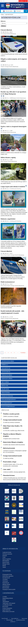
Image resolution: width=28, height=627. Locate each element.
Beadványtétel (6, 587)
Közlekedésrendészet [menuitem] (8, 399)
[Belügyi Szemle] (21, 491)
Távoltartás (5, 579)
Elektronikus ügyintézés (8, 576)
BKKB (4, 565)
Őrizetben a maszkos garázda (11, 414)
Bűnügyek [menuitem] (4, 385)
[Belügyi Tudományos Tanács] (14, 491)
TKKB (4, 567)
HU (3, 1)
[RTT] (7, 512)
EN (1, 1)
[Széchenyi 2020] (7, 526)
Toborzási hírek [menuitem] (6, 375)
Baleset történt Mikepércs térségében (13, 442)
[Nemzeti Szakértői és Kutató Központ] (7, 505)
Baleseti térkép (6, 562)
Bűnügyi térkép (6, 564)
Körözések (18, 11)
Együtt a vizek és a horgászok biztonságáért (13, 126)
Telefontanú (5, 581)
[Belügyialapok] (21, 505)
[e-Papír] (21, 498)
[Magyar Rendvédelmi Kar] (7, 519)
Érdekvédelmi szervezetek (8, 611)
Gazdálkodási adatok (7, 605)
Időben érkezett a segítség (8, 157)
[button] (2, 5)
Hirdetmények (6, 582)
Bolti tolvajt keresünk (9, 448)
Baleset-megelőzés (7, 559)
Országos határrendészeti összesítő (12, 420)
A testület (5, 596)
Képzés (4, 600)
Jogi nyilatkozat (14, 618)
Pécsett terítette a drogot (9, 462)
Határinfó (5, 555)
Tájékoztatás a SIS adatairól (9, 603)
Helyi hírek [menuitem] (5, 382)
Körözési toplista (8, 11)
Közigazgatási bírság (7, 574)
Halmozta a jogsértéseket (8, 219)
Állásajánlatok (6, 601)
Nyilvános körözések (7, 554)
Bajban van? (23, 1)
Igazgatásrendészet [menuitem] (8, 406)
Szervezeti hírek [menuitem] (6, 378)
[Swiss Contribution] (21, 526)
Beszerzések (5, 606)
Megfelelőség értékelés (8, 598)
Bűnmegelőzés (6, 560)
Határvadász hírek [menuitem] (7, 361)
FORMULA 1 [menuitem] (4, 364)
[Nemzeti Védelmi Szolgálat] (14, 540)
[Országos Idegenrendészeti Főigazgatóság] (7, 498)
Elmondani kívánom (9, 475)
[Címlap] (15, 5)
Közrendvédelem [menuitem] (7, 396)
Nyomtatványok (6, 577)
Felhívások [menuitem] (5, 389)
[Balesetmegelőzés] (21, 533)
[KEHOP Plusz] (7, 491)
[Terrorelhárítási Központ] (14, 505)
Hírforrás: (3, 21)
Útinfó (4, 557)
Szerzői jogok (5, 618)
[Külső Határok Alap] (7, 533)
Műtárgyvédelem (6, 584)
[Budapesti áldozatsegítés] (14, 512)
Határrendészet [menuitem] (6, 403)
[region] (14, 555)
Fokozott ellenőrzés (6, 30)
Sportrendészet (6, 586)
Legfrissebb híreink (7, 552)
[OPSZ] (21, 519)
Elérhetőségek (9, 620)
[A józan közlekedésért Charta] (14, 533)
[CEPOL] (21, 512)
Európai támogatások (7, 608)
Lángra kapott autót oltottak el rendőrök (13, 186)
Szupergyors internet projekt (9, 589)
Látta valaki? (7, 469)
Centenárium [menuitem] (5, 371)
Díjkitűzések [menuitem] (5, 392)
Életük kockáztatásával (7, 282)
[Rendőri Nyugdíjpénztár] (14, 519)
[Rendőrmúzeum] (14, 498)
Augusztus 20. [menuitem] (5, 368)
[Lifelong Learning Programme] (14, 526)
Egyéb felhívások (6, 609)
